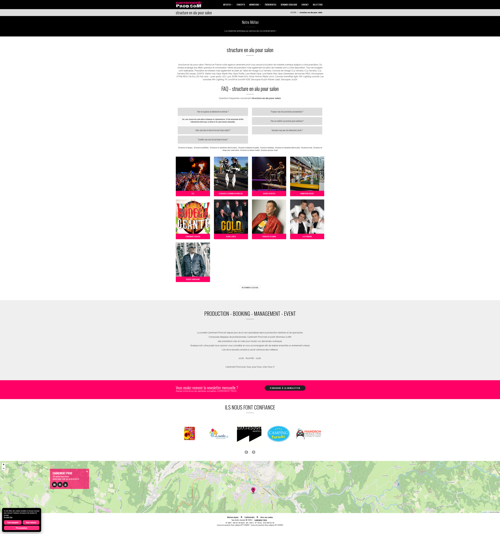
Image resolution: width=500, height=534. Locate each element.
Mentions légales (233, 517)
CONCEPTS (241, 4)
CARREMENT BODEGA (193, 236)
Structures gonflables (201, 147)
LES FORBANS (307, 236)
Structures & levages (185, 147)
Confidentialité (249, 517)
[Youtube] (65, 484)
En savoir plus (8, 517)
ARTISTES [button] (227, 4)
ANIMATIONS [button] (254, 4)
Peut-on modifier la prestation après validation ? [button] (287, 121)
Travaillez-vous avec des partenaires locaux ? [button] (213, 139)
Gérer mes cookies (266, 517)
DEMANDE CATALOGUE (289, 4)
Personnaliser (21, 527)
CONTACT (305, 4)
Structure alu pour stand (269, 150)
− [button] (3, 468)
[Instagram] (60, 484)
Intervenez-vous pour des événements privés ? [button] (287, 130)
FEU (193, 193)
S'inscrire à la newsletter (285, 388)
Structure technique (267, 147)
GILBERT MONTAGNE (193, 279)
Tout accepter (12, 522)
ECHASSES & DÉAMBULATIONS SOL (231, 193)
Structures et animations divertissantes (223, 147)
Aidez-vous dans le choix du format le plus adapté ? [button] (212, 130)
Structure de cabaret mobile (250, 150)
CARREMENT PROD (260, 520)
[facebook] (54, 484)
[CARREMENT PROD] (189, 4)
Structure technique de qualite (248, 147)
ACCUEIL (293, 12)
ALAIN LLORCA (231, 236)
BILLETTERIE (318, 4)
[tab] (213, 112)
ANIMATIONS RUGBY (307, 193)
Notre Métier (250, 22)
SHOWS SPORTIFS (269, 193)
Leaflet (484, 512)
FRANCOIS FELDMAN (269, 236)
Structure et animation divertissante (287, 147)
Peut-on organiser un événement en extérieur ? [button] (213, 111)
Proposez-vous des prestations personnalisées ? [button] (287, 111)
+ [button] (3, 464)
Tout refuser (31, 522)
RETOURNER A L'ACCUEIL (250, 287)
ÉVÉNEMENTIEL (271, 4)
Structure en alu (306, 147)
